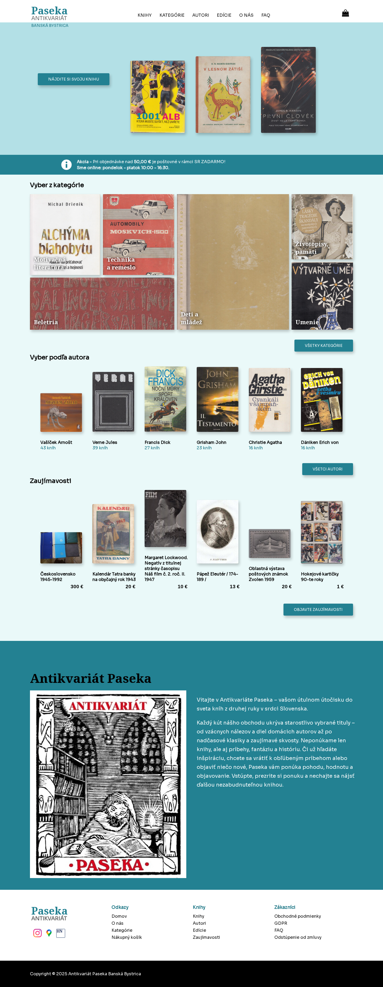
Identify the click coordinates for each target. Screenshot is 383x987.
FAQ (265, 15)
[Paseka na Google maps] (48, 934)
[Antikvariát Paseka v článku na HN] (60, 934)
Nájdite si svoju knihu (73, 79)
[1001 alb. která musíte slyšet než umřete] (159, 97)
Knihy (145, 15)
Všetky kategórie (324, 345)
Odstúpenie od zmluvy (298, 937)
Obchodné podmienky (297, 916)
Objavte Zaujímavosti (318, 609)
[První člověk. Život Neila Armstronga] (290, 90)
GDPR (280, 923)
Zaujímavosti (206, 937)
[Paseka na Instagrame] (37, 934)
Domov (119, 916)
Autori (200, 15)
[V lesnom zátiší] (224, 95)
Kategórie (171, 15)
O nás (246, 15)
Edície (224, 15)
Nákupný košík (127, 937)
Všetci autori (328, 469)
